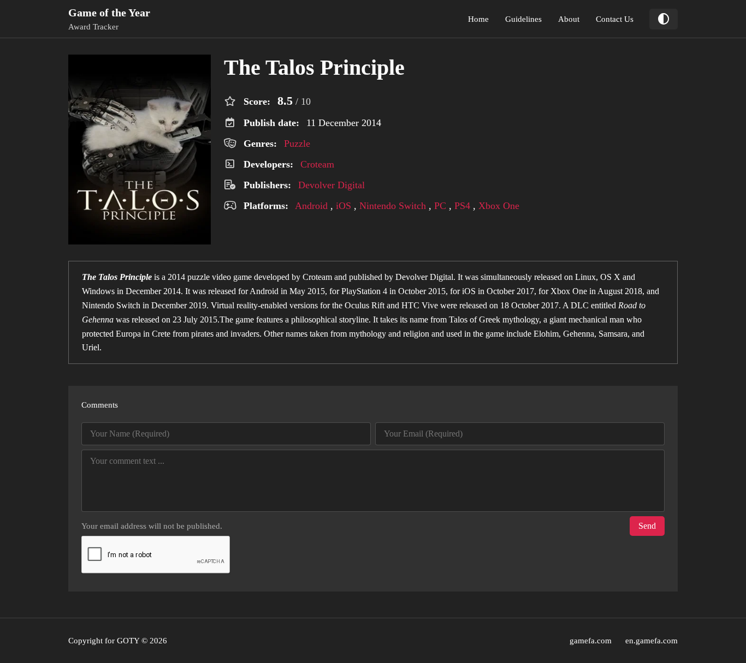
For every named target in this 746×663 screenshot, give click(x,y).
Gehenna (578, 333)
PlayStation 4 (364, 291)
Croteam (317, 164)
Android (311, 205)
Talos (458, 319)
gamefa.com (591, 640)
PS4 (462, 205)
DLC (580, 305)
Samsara (613, 333)
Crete (161, 333)
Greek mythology (509, 319)
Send (647, 525)
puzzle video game (219, 277)
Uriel (90, 347)
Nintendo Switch (392, 205)
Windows (98, 291)
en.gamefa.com (651, 640)
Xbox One (498, 205)
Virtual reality (234, 305)
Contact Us (614, 19)
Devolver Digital (331, 185)
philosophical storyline (330, 319)
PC (440, 205)
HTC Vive (419, 305)
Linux (585, 277)
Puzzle (297, 143)
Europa (128, 333)
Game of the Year (109, 13)
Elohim (546, 333)
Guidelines (523, 19)
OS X (610, 277)
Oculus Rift (364, 305)
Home (478, 19)
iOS (343, 205)
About (568, 19)
